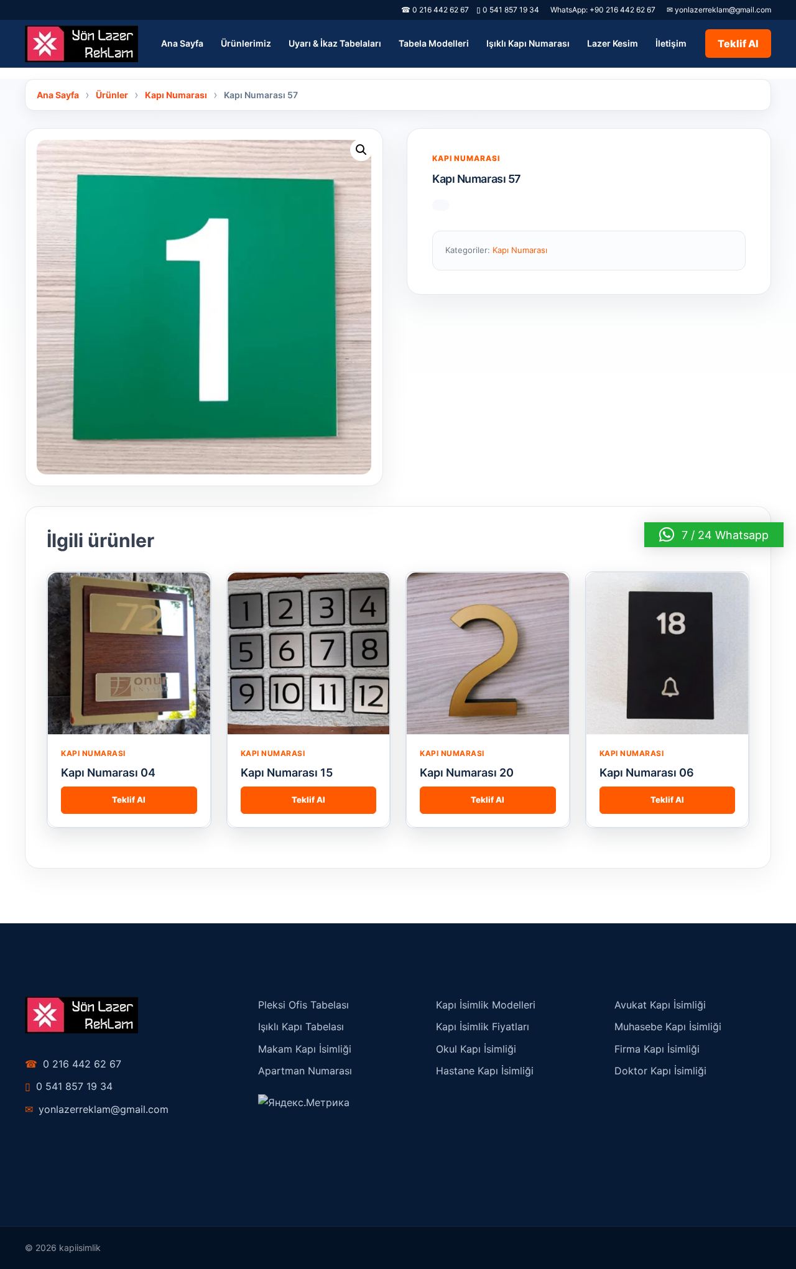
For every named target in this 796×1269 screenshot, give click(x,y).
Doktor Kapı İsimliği (660, 1070)
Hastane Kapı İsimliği (485, 1070)
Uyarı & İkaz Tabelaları (335, 43)
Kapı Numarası (466, 158)
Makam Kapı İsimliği (304, 1049)
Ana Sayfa (182, 43)
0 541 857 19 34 (507, 9)
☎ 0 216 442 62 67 (435, 9)
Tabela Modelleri (434, 43)
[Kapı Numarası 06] (667, 654)
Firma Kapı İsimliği (657, 1049)
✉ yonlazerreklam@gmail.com (719, 9)
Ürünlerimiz (246, 43)
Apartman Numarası (305, 1070)
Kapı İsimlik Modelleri (485, 1005)
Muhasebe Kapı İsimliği (667, 1026)
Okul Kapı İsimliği (476, 1049)
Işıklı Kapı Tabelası (301, 1026)
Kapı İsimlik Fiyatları (482, 1026)
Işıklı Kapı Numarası (528, 43)
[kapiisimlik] (81, 43)
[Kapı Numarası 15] (309, 654)
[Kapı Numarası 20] (488, 654)
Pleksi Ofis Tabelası (303, 1005)
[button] (361, 150)
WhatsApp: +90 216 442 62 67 (602, 9)
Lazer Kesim (612, 43)
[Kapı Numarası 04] (129, 654)
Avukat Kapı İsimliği (660, 1005)
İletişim (671, 43)
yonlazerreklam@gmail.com (97, 1109)
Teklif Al (738, 43)
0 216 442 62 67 (73, 1064)
